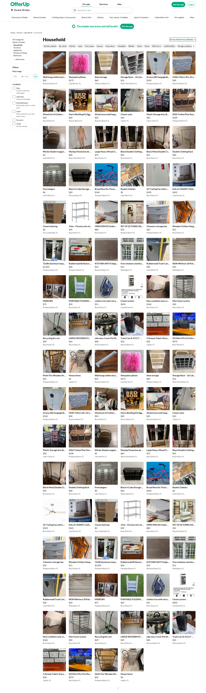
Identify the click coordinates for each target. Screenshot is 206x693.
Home (12, 33)
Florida (19, 33)
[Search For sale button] (75, 10)
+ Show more (19, 59)
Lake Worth (28, 33)
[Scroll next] (194, 46)
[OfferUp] (20, 4)
